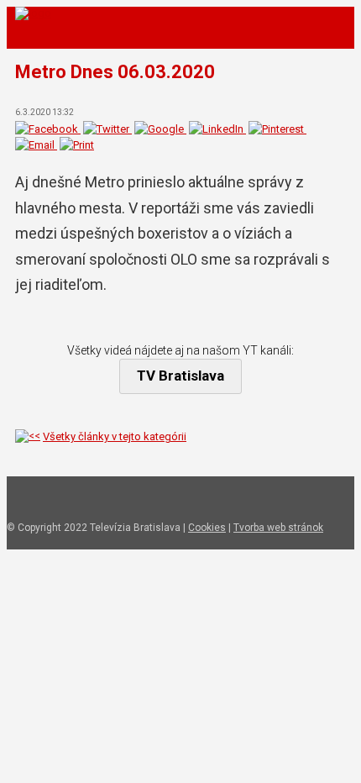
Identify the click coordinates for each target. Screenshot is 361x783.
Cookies (207, 527)
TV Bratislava (180, 375)
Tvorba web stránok (278, 527)
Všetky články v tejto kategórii (114, 436)
